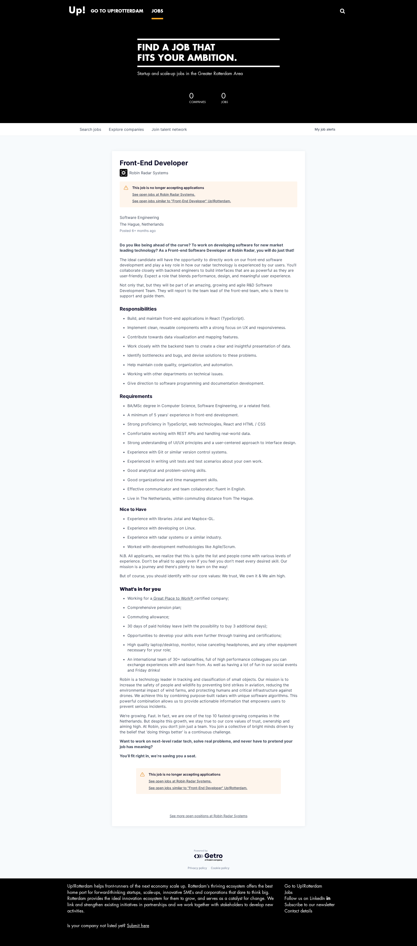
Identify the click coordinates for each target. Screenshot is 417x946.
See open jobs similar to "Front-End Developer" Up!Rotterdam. (181, 201)
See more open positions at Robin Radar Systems (208, 816)
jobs (90, 129)
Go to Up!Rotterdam (303, 886)
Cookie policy (220, 868)
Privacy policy (197, 868)
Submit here (138, 926)
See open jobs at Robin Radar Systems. (163, 194)
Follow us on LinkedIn (306, 898)
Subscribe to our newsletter (310, 905)
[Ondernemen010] (77, 9)
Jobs (288, 892)
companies (126, 129)
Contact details (298, 911)
